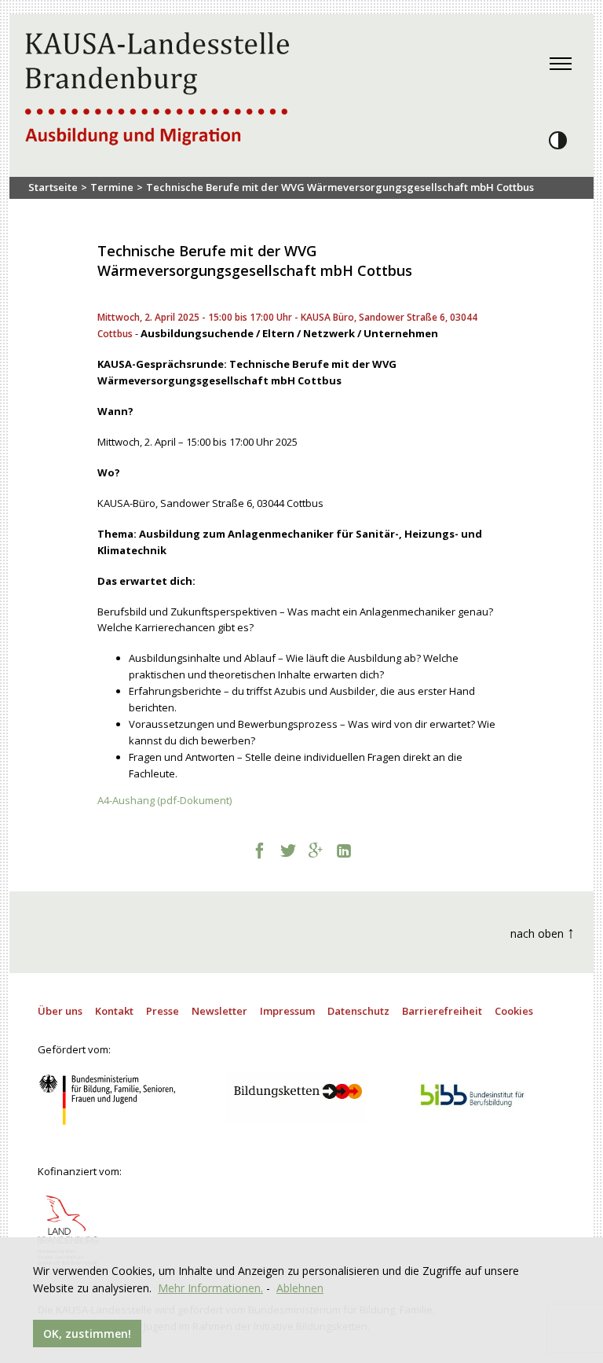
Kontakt (114, 1011)
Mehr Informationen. (210, 1287)
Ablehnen (299, 1287)
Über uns (60, 1011)
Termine (111, 187)
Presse (162, 1011)
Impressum (287, 1011)
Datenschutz (358, 1011)
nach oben (542, 931)
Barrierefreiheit (442, 1011)
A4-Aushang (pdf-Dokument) (164, 800)
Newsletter (219, 1011)
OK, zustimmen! (87, 1333)
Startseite (53, 187)
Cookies (514, 1011)
